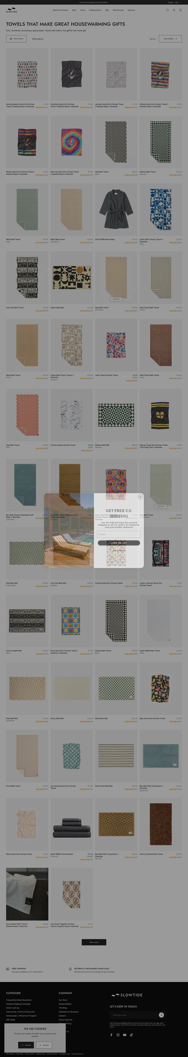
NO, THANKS (119, 548)
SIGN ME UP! (119, 541)
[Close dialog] (140, 494)
